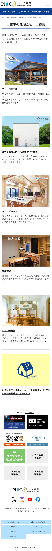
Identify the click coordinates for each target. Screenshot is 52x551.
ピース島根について (13, 522)
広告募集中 (29, 413)
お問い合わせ (38, 527)
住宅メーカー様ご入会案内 (38, 522)
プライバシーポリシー (38, 531)
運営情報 (13, 527)
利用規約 (13, 531)
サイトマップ (13, 536)
